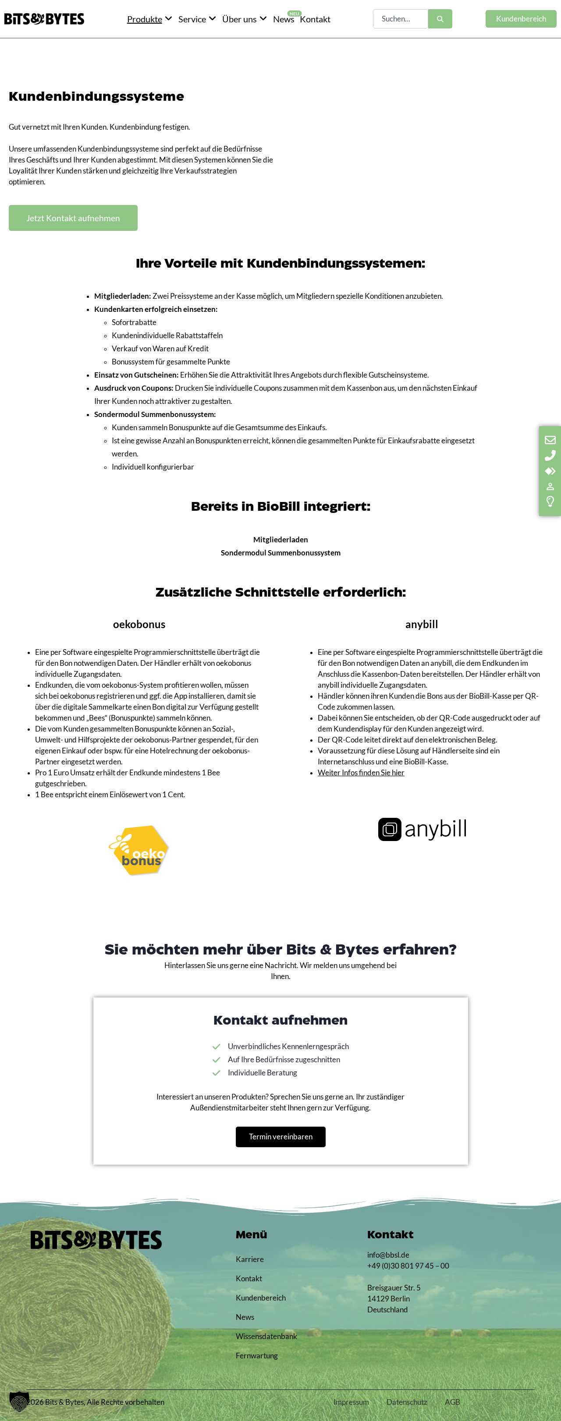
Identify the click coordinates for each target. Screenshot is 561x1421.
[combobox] (400, 18)
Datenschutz (407, 1402)
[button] (19, 1401)
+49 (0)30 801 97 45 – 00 (408, 1266)
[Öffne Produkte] (168, 18)
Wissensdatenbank (258, 1336)
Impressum (351, 1402)
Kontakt (249, 1278)
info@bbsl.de (388, 1255)
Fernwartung (257, 1355)
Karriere (250, 1259)
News (245, 1317)
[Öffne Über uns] (263, 18)
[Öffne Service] (212, 18)
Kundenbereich (258, 1298)
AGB (452, 1402)
